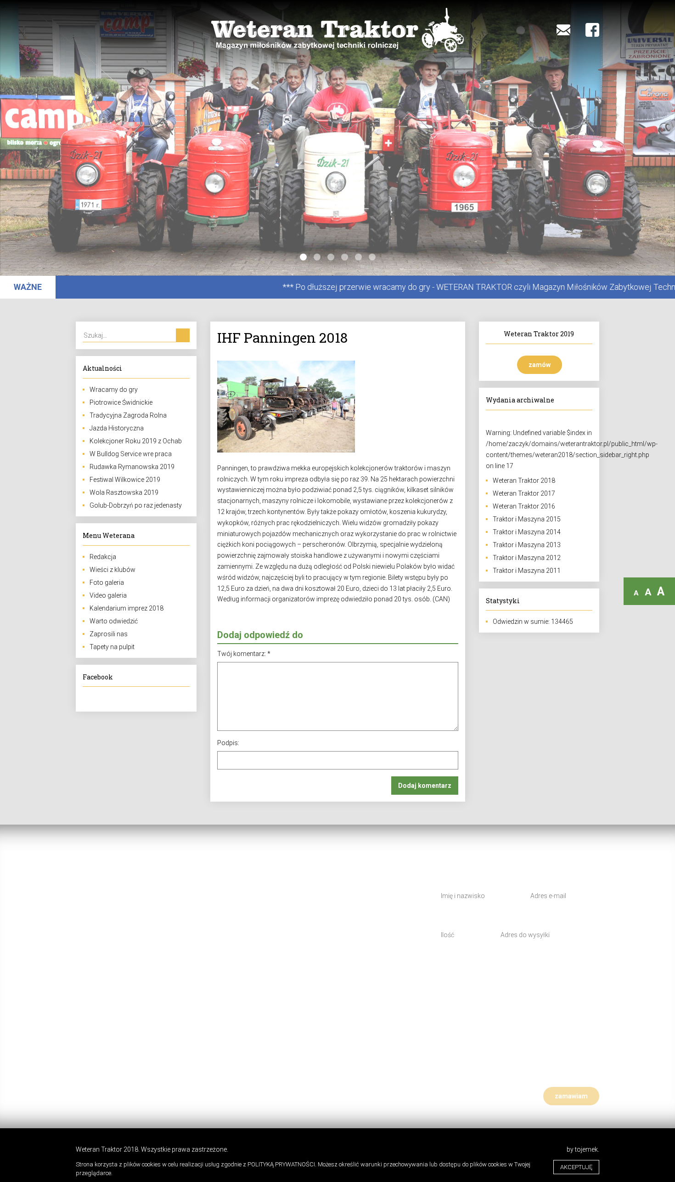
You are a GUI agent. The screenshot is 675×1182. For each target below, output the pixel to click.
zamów (540, 364)
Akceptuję (576, 1167)
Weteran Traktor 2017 (524, 493)
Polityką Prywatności (281, 1164)
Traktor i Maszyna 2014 (527, 532)
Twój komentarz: (243, 653)
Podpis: (228, 743)
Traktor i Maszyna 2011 (527, 570)
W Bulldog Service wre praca (131, 454)
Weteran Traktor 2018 (524, 480)
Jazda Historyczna (117, 428)
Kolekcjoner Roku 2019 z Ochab (136, 441)
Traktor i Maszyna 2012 (527, 557)
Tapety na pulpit (112, 646)
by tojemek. (583, 1149)
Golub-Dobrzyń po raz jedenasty (136, 505)
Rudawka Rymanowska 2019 (132, 466)
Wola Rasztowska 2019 (124, 492)
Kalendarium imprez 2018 (126, 608)
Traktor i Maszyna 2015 (527, 519)
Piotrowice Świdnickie (121, 402)
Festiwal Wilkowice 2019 (125, 479)
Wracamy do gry (114, 389)
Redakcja (103, 556)
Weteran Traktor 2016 (524, 506)
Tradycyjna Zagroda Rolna (128, 415)
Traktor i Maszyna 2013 (527, 545)
